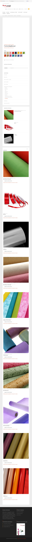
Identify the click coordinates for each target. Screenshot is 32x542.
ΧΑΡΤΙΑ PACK (25, 12)
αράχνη (6, 87)
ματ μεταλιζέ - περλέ (7, 79)
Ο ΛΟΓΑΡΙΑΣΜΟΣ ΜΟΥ (10, 9)
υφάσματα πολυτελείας (8, 97)
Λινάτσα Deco (5, 355)
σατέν (17, 122)
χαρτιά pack (6, 84)
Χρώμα (5, 50)
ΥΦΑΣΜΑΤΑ (4, 13)
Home (3, 15)
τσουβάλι (15, 15)
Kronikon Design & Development (21, 538)
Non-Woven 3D (5, 390)
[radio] (5, 53)
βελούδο (6, 89)
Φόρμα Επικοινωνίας (20, 511)
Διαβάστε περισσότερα (8, 216)
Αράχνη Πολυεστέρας (7, 320)
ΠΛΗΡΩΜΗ (21, 9)
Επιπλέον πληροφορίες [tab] (8, 64)
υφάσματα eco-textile (8, 96)
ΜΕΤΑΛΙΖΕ (7, 12)
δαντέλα (6, 91)
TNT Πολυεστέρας (6, 425)
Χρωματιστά (5, 460)
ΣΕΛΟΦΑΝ (4, 12)
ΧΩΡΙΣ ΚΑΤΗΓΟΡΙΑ (6, 103)
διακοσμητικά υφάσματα (10, 15)
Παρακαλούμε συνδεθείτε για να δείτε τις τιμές (9, 47)
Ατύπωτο (4, 249)
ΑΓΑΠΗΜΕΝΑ (17, 9)
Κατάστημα (6, 15)
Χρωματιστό (5, 496)
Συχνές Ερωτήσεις (20, 513)
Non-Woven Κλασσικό (7, 179)
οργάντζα (6, 93)
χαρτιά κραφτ (5, 460)
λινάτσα (6, 92)
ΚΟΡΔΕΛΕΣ (8, 13)
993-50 (4, 214)
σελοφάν (5, 74)
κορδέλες (5, 100)
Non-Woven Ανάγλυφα (7, 284)
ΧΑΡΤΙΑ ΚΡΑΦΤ (20, 12)
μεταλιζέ (5, 77)
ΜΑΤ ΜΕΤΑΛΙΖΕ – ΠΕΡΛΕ (13, 12)
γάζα (5, 90)
